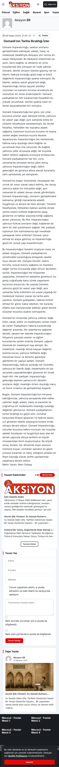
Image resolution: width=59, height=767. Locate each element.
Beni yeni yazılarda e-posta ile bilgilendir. (28, 634)
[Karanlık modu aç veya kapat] (38, 4)
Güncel (6, 12)
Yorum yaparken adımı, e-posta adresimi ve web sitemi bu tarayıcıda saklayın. (29, 591)
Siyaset (37, 12)
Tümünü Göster (29, 544)
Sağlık (26, 12)
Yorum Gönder (14, 640)
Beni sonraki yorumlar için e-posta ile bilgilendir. (26, 622)
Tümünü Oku (47, 475)
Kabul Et (29, 762)
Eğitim (16, 12)
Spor (46, 12)
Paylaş (45, 35)
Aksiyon (22, 20)
